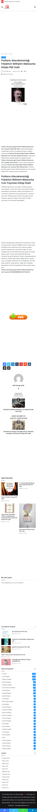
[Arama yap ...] (35, 8)
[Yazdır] (8, 368)
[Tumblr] (17, 364)
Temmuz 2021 (6, 774)
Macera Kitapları (6, 712)
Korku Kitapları (6, 734)
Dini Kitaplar (5, 698)
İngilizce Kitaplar (6, 679)
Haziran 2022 (6, 758)
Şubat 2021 (5, 787)
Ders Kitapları (6, 676)
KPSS (3, 737)
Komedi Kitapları (6, 721)
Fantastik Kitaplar (7, 709)
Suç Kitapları (5, 732)
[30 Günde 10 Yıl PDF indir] (6, 634)
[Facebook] (4, 364)
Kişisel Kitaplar (6, 696)
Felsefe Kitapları (6, 693)
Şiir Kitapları (5, 723)
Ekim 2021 (5, 769)
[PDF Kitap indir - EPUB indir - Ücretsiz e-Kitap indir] (6, 7)
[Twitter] (8, 364)
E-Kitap (10, 53)
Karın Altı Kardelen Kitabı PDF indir (27, 530)
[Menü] (2, 8)
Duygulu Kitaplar (6, 729)
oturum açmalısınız (18, 582)
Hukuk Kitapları (6, 743)
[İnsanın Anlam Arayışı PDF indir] (9, 488)
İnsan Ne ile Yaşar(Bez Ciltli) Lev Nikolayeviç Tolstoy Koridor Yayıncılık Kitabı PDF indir (9, 517)
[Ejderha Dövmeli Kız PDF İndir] (6, 649)
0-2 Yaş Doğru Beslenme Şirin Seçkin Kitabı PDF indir (27, 484)
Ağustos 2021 (6, 771)
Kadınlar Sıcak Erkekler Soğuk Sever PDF (23, 640)
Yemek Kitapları (6, 740)
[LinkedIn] (13, 364)
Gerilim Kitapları (6, 748)
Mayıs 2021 (5, 779)
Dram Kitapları (6, 726)
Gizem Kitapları (6, 746)
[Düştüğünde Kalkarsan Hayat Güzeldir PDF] (6, 662)
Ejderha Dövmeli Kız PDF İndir (12, 1)
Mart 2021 (5, 785)
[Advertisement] (18, 31)
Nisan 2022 (5, 763)
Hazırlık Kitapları (6, 682)
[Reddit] (25, 364)
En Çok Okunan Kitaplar (8, 687)
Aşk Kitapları (5, 704)
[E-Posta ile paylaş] (4, 368)
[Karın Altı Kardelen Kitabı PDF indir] (27, 515)
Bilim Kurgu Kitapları (7, 701)
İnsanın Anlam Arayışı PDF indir (9, 498)
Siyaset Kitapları (6, 707)
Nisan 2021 (5, 782)
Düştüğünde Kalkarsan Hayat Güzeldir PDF (21, 660)
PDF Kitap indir (7, 71)
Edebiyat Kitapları (7, 685)
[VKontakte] (29, 364)
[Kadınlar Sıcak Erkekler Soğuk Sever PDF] (6, 642)
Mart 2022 (5, 766)
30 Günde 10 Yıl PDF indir (19, 631)
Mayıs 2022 (5, 761)
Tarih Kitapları (6, 690)
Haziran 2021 (6, 777)
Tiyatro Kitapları (6, 718)
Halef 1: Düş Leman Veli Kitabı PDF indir (13, 655)
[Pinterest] (21, 364)
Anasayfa (5, 53)
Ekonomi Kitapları (7, 715)
